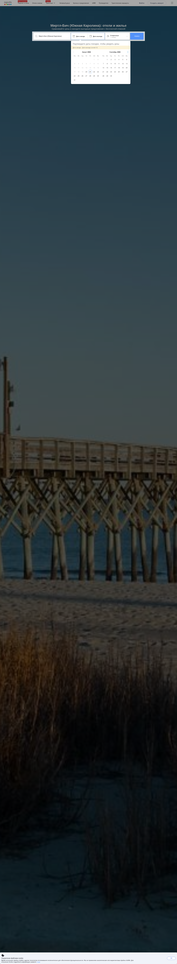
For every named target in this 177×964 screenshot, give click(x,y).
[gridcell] (94, 59)
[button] (74, 52)
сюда (38, 962)
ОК (171, 958)
